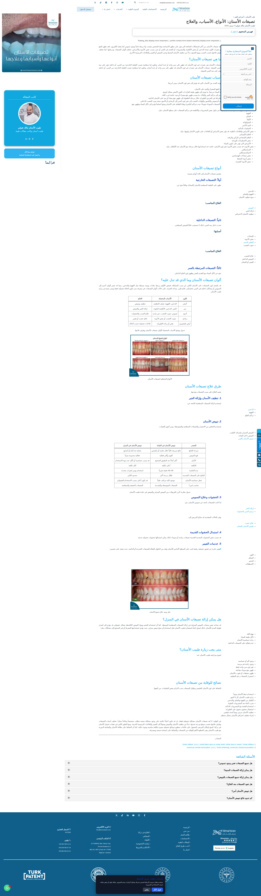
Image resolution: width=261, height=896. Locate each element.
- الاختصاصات (185, 839)
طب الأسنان (250, 17)
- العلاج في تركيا (144, 832)
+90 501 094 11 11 (65, 844)
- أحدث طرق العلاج (183, 846)
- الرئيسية (187, 827)
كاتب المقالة (29, 96)
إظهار (234, 32)
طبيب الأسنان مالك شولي (245, 26)
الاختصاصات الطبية (149, 9)
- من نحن (187, 831)
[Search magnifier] (135, 2)
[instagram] (117, 2)
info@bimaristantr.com (103, 830)
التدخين (251, 409)
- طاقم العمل (185, 835)
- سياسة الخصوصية (143, 844)
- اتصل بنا (187, 850)
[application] (127, 9)
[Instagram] (139, 815)
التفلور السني (248, 242)
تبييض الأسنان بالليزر (246, 439)
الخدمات (119, 9)
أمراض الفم (239, 17)
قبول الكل (157, 890)
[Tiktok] (101, 2)
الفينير (219, 549)
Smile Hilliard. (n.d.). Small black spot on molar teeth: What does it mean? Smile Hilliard (218, 744)
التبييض (251, 208)
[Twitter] (95, 2)
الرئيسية (163, 9)
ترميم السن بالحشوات (245, 511)
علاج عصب (249, 523)
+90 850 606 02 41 (65, 851)
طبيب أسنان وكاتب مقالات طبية (29, 131)
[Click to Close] (252, 48)
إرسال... (238, 106)
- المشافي (147, 836)
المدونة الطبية (133, 9)
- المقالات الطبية (184, 842)
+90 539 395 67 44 (65, 847)
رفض (147, 890)
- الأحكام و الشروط (143, 847)
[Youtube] (123, 2)
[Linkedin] (106, 2)
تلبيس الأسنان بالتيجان (245, 526)
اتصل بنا (107, 9)
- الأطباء (148, 840)
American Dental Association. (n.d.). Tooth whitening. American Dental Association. (220, 747)
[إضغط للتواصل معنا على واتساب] (7, 888)
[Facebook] (112, 2)
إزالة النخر (250, 508)
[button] (85, 9)
